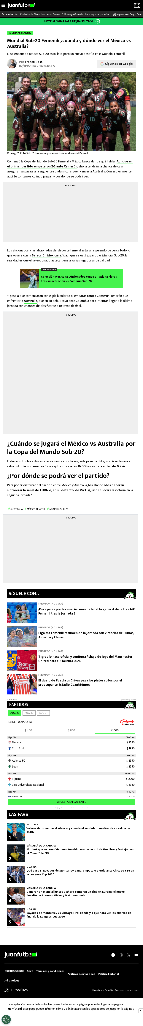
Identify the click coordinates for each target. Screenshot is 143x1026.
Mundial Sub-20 (59, 509)
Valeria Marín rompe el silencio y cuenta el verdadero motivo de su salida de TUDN (78, 830)
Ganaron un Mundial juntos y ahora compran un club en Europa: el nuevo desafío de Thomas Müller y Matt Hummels (75, 893)
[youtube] (136, 955)
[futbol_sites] (16, 989)
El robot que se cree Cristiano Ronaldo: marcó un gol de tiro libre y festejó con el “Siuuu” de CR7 (80, 851)
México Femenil (36, 509)
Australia (30, 301)
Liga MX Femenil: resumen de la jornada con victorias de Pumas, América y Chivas (86, 635)
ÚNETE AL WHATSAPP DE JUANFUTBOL (68, 21)
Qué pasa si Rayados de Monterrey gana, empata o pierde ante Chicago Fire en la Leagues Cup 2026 (80, 872)
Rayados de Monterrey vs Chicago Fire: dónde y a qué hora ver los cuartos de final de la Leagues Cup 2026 (78, 915)
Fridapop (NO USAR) (50, 604)
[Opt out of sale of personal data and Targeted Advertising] (6, 1019)
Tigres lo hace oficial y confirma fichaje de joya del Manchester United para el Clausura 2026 (85, 659)
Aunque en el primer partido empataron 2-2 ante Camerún (70, 164)
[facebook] (113, 955)
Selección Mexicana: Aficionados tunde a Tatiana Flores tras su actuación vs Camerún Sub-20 (79, 279)
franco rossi (34, 62)
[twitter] (128, 955)
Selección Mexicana (46, 255)
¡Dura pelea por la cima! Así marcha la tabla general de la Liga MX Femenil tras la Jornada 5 (86, 611)
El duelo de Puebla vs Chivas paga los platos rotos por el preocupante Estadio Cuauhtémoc (80, 683)
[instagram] (121, 955)
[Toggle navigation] (3, 5)
